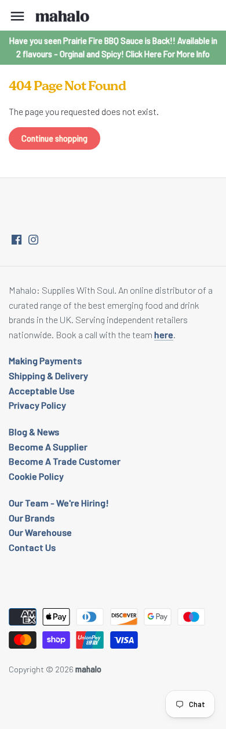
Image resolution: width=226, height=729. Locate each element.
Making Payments (45, 360)
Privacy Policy (37, 404)
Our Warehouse (40, 532)
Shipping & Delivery (48, 375)
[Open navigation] (17, 16)
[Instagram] (33, 238)
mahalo (88, 669)
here (163, 334)
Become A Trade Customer (65, 461)
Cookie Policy (36, 476)
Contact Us (32, 547)
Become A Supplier (48, 446)
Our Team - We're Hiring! (59, 502)
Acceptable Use (42, 390)
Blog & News (34, 431)
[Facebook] (16, 238)
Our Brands (31, 517)
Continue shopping (54, 138)
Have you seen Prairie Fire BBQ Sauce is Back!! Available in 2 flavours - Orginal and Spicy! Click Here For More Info (113, 47)
